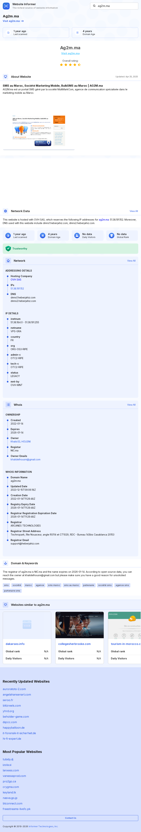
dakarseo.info (15, 644)
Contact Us (70, 818)
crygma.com (11, 787)
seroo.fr (8, 700)
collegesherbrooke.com (74, 644)
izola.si (7, 765)
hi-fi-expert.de (12, 738)
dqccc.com (10, 722)
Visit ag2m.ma (11, 20)
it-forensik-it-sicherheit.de (19, 733)
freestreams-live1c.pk (16, 809)
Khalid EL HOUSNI (21, 441)
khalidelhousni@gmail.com (25, 459)
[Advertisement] (70, 105)
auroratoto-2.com (14, 689)
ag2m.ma (104, 219)
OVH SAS (16, 279)
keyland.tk (9, 792)
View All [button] (134, 211)
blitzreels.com (12, 705)
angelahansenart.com (17, 694)
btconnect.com (12, 803)
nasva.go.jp (10, 798)
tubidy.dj (8, 759)
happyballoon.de (14, 727)
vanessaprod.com (14, 776)
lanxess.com (11, 770)
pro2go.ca (9, 781)
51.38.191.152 (17, 288)
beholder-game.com (16, 716)
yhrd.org (8, 711)
